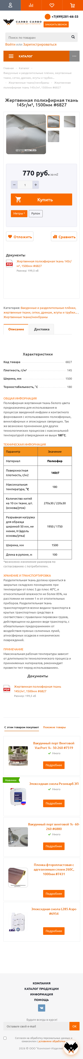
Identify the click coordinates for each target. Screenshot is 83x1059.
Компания (41, 983)
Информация (41, 994)
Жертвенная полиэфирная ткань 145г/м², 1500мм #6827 (44, 263)
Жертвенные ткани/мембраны (25, 317)
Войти (10, 44)
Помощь (41, 1000)
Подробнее (54, 765)
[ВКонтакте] (41, 1008)
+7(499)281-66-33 (65, 16)
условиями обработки (52, 1041)
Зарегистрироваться (39, 44)
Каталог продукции (41, 989)
